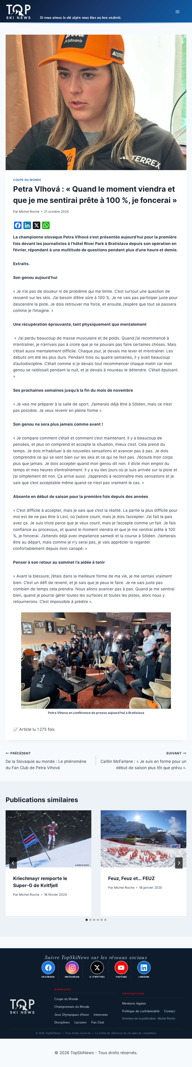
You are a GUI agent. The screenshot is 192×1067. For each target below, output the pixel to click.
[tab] (86, 920)
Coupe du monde (27, 180)
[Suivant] (179, 863)
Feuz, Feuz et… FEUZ (131, 878)
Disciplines (62, 1022)
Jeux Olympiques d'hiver (71, 1014)
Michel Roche (29, 211)
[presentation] (48, 838)
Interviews (101, 1014)
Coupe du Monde (66, 999)
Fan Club (97, 1022)
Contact (169, 1011)
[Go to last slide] (13, 863)
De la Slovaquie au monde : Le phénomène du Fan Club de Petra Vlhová (46, 760)
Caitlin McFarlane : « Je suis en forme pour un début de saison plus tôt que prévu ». (143, 760)
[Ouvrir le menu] (177, 11)
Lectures (80, 1022)
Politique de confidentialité (140, 1011)
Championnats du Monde (71, 1007)
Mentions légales (134, 1003)
